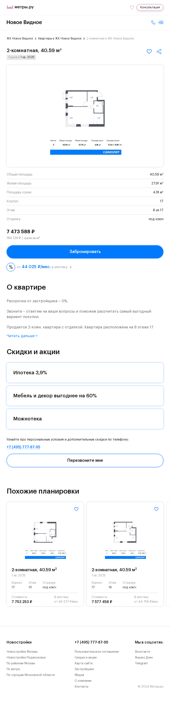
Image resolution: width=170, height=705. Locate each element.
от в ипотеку (42, 267)
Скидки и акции (86, 657)
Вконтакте (142, 651)
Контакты (81, 686)
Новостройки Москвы (22, 651)
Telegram (141, 663)
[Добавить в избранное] (149, 51)
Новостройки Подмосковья (26, 657)
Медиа (79, 675)
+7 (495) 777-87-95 (23, 447)
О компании (83, 680)
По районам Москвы (21, 663)
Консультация (150, 7)
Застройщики (84, 669)
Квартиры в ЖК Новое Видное (59, 38)
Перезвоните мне (85, 460)
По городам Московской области (31, 675)
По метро (13, 669)
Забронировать (85, 252)
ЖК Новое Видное (20, 38)
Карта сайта (83, 663)
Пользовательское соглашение (97, 651)
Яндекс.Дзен (144, 657)
